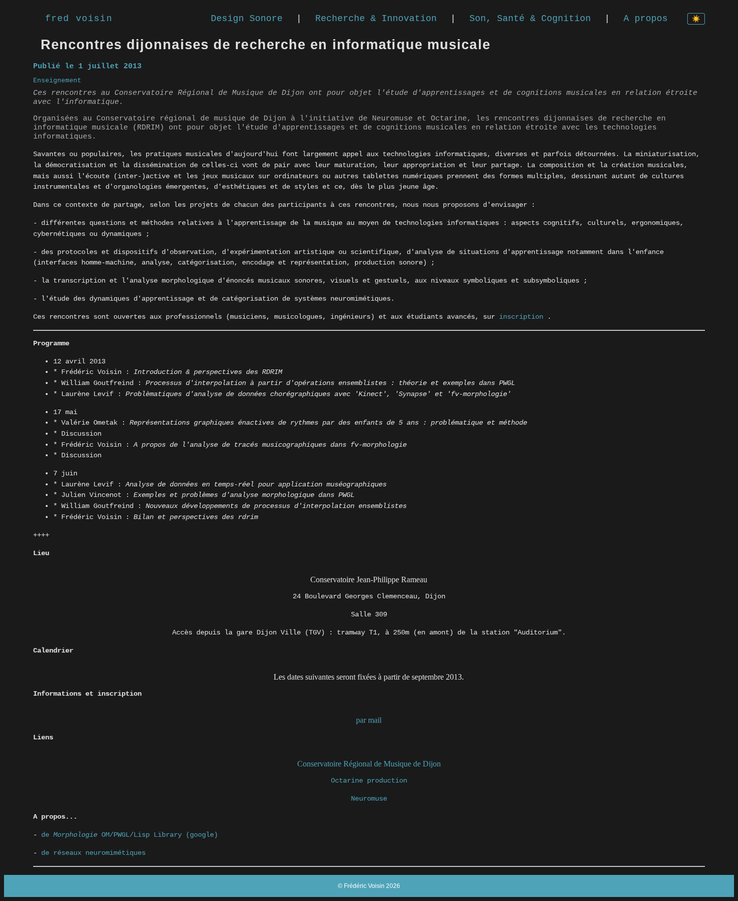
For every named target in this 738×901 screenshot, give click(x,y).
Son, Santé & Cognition (530, 19)
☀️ (696, 19)
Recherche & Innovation (376, 19)
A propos (646, 19)
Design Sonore (247, 19)
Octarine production (369, 781)
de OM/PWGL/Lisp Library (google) (129, 835)
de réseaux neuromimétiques (93, 853)
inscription (523, 317)
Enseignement (57, 80)
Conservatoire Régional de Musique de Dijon (369, 763)
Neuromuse (369, 799)
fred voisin (78, 19)
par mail (369, 720)
